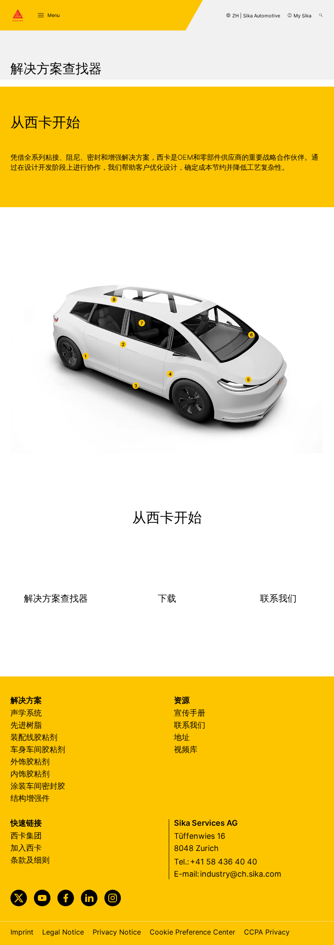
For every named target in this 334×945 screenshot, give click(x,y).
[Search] (320, 15)
